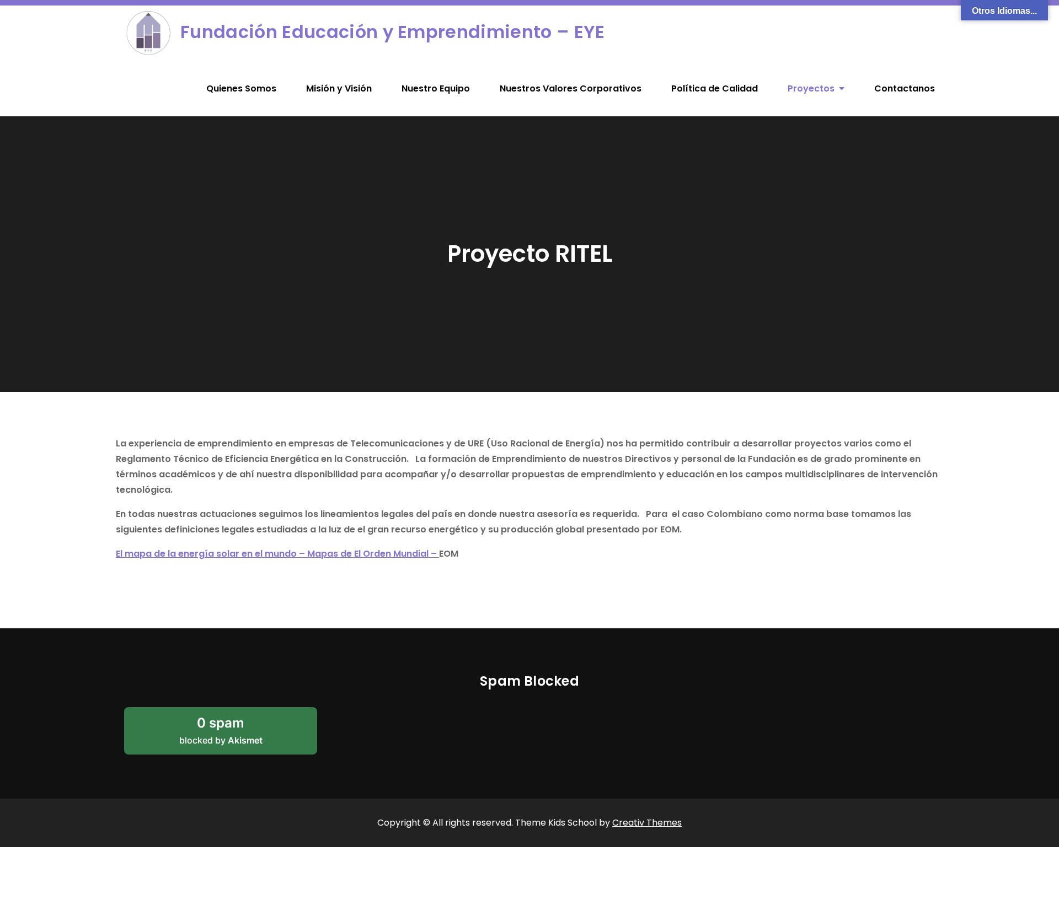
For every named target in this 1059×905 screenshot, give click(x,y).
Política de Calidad (714, 88)
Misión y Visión (339, 88)
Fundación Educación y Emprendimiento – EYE (392, 31)
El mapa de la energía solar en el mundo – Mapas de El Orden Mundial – (277, 553)
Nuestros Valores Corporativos (570, 88)
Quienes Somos (241, 88)
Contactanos (904, 88)
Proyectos (811, 88)
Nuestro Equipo (436, 88)
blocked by (235, 735)
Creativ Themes (647, 822)
